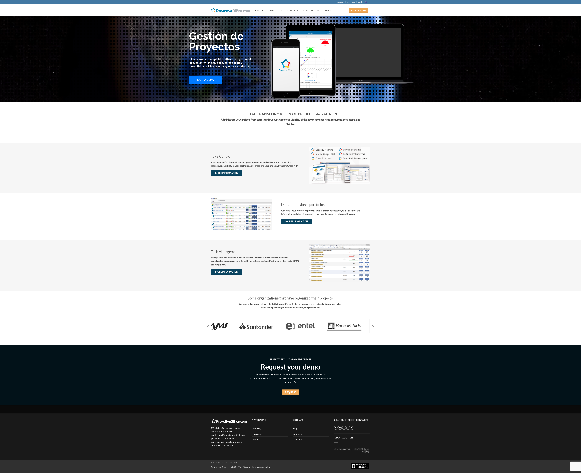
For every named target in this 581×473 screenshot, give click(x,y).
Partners (315, 10)
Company (340, 2)
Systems (259, 10)
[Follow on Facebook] (336, 428)
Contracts (297, 434)
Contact (327, 10)
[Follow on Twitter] (340, 428)
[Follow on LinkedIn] (352, 428)
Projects (297, 428)
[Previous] (208, 327)
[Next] (372, 327)
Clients (305, 10)
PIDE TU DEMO (205, 79)
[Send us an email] (344, 428)
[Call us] (348, 428)
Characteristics (275, 10)
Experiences (292, 10)
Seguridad (351, 2)
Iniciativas (297, 439)
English (361, 2)
